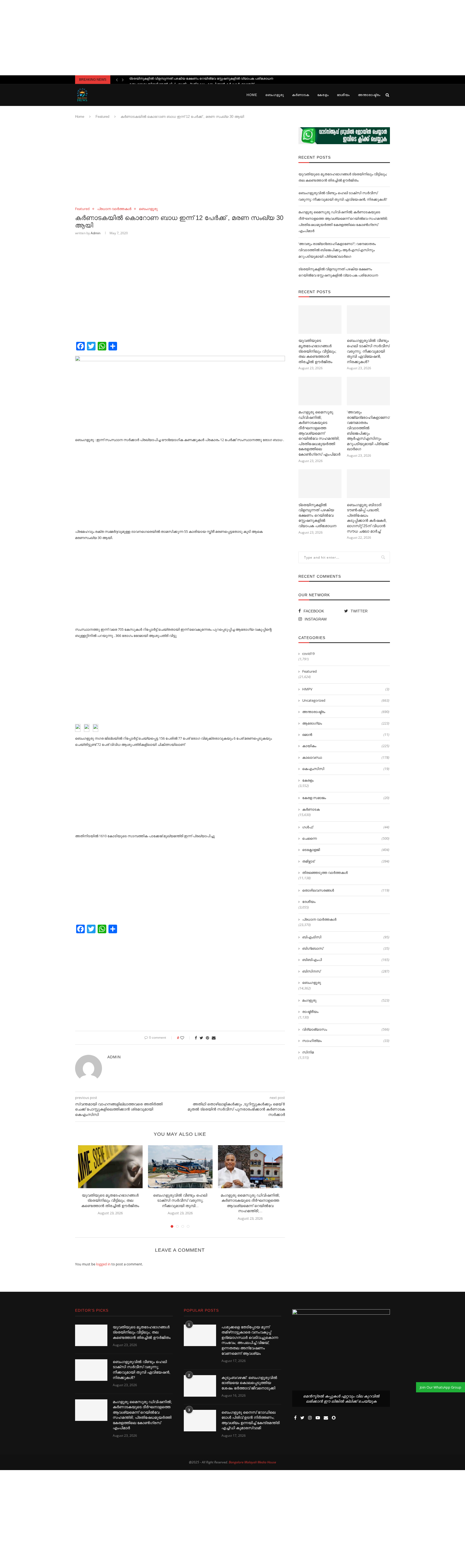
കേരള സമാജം (345, 797)
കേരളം (323, 95)
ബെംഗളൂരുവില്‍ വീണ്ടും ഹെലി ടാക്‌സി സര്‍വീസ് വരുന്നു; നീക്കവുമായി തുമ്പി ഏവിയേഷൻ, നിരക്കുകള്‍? (368, 351)
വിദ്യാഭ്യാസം (345, 1029)
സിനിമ (308, 1052)
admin (95, 233)
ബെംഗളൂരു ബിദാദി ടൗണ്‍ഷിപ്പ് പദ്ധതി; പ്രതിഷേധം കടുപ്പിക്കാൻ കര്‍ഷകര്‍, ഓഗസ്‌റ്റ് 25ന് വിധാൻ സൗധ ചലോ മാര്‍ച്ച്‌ (367, 518)
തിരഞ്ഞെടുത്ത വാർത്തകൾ (325, 872)
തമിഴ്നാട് (345, 861)
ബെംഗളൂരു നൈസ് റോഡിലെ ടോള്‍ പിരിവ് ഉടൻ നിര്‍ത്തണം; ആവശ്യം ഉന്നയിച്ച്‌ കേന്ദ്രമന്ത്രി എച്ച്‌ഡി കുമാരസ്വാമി (250, 1420)
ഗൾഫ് (345, 827)
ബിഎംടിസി (345, 937)
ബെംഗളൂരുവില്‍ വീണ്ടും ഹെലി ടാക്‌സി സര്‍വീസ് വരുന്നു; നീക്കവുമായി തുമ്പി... (180, 1200)
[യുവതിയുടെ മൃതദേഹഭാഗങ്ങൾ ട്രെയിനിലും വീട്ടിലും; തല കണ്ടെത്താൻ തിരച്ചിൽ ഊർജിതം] (110, 1166)
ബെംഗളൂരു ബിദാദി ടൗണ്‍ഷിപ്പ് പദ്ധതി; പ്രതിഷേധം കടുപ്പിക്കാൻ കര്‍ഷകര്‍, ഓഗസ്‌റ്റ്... (192, 79)
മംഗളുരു (345, 1000)
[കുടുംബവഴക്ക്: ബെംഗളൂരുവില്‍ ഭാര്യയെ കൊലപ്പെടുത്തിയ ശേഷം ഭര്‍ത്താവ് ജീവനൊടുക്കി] (200, 1386)
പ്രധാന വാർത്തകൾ (114, 209)
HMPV (345, 689)
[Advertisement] (232, 37)
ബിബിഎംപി (345, 959)
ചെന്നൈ (345, 838)
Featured (102, 117)
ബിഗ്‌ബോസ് (345, 948)
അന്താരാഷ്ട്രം (369, 95)
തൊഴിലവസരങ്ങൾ (345, 890)
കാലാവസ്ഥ (345, 757)
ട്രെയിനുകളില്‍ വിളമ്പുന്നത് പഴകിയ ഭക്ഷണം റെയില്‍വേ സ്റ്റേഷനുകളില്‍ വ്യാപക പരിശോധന (317, 515)
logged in (103, 1264)
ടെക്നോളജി (345, 849)
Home (251, 95)
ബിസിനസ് (345, 971)
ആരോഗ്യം (345, 723)
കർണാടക (300, 95)
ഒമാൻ (345, 734)
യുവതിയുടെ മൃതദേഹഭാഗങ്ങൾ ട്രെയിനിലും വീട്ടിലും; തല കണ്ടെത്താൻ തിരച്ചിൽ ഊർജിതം (110, 1200)
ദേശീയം (343, 95)
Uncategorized (345, 700)
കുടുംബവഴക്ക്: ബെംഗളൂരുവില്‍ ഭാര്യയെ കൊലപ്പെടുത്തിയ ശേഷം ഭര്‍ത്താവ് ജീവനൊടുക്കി (249, 1382)
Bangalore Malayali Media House (252, 1462)
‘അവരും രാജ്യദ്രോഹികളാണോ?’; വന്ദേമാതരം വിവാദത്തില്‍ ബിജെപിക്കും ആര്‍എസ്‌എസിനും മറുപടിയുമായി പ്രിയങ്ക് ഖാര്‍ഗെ (337, 250)
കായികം (345, 745)
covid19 (308, 653)
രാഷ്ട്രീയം (310, 1011)
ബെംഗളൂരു (274, 95)
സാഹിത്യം (345, 1040)
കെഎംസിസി (345, 768)
